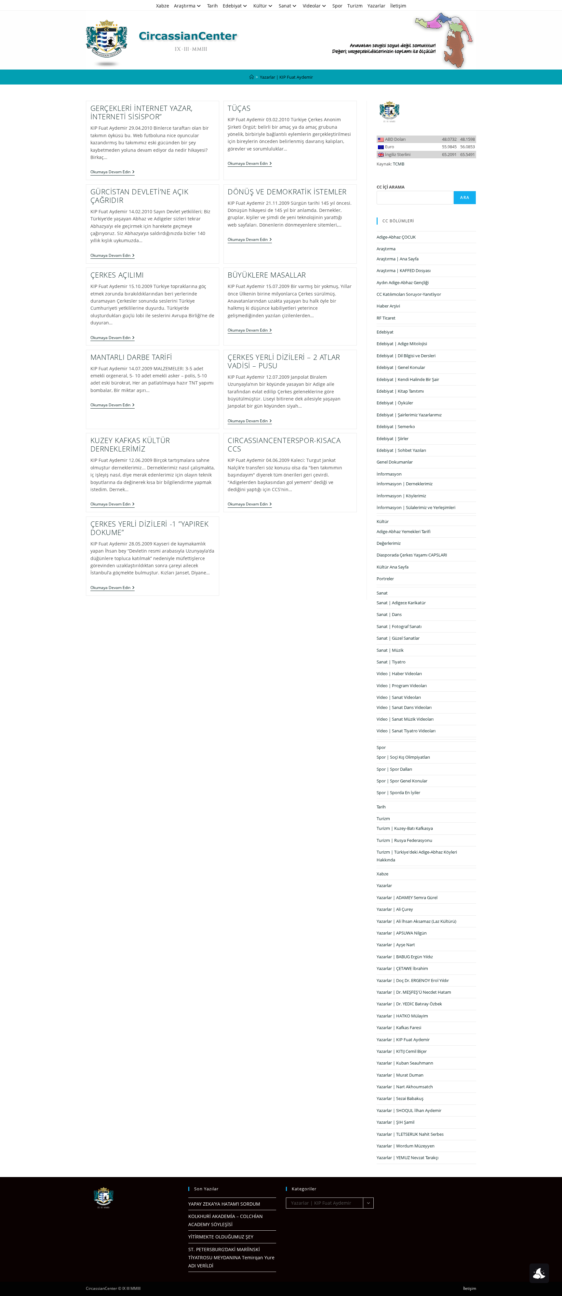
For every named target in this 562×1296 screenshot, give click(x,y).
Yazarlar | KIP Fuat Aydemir (286, 77)
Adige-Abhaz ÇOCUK (396, 237)
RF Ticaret (386, 318)
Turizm (355, 6)
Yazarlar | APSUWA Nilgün (402, 933)
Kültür (260, 6)
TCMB (398, 164)
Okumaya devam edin (112, 172)
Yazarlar (376, 6)
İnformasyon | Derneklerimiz (405, 484)
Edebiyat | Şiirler (392, 438)
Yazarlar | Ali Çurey (395, 909)
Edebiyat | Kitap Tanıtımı (400, 391)
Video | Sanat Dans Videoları (404, 707)
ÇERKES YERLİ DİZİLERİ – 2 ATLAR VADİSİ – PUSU (284, 361)
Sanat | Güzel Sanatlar (398, 638)
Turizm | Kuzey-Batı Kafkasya (405, 828)
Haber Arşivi (388, 306)
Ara (464, 197)
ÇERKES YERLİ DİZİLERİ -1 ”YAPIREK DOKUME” (149, 528)
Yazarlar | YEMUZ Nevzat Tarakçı (407, 1157)
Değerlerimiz (389, 543)
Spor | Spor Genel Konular (402, 781)
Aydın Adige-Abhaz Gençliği (403, 282)
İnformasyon (389, 474)
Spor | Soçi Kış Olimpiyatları (403, 757)
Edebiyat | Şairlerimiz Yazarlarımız (409, 415)
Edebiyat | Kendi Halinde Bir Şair (408, 379)
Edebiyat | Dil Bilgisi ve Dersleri (406, 356)
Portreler (385, 579)
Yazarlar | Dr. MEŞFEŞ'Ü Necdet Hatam (414, 992)
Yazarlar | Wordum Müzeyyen (406, 1146)
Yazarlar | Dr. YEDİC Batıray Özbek (409, 1004)
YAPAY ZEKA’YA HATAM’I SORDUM (224, 1204)
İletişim (398, 6)
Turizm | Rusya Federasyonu (404, 840)
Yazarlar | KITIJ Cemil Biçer (402, 1051)
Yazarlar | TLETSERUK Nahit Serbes (410, 1134)
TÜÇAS (239, 108)
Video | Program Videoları (402, 685)
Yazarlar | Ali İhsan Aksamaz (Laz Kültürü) (416, 921)
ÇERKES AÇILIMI (117, 275)
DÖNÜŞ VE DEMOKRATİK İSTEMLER (287, 191)
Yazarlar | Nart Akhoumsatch (405, 1087)
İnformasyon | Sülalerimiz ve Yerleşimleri (416, 507)
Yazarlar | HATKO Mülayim (402, 1016)
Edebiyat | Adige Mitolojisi (402, 344)
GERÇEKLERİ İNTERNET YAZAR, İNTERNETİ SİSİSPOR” (141, 112)
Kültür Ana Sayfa (392, 567)
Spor (337, 6)
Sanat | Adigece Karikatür (401, 603)
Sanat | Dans (389, 614)
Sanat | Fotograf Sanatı (399, 626)
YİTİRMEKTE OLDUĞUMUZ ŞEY (220, 1237)
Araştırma (184, 6)
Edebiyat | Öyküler (395, 403)
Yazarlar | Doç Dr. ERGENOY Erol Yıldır (413, 980)
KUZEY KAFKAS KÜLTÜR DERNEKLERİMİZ (130, 444)
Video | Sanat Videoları (399, 697)
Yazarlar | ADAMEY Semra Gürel (407, 897)
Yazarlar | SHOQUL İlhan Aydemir (409, 1110)
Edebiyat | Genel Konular (401, 367)
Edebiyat (232, 6)
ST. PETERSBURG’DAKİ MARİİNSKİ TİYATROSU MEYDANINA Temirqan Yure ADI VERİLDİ (231, 1257)
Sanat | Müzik (390, 650)
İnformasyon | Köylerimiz (401, 496)
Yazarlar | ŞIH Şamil (395, 1122)
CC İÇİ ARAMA (391, 187)
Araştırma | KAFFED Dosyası (404, 270)
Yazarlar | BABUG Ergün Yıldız (405, 957)
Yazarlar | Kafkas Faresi (399, 1027)
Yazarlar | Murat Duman (400, 1075)
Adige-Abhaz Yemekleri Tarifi (404, 531)
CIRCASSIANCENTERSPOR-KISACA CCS (284, 444)
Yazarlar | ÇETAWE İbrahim (402, 968)
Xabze (162, 6)
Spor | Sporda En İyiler (398, 792)
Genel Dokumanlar (395, 462)
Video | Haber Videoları (399, 673)
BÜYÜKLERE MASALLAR (267, 275)
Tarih (212, 6)
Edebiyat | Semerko (396, 426)
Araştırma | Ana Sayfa (398, 259)
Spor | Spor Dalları (394, 769)
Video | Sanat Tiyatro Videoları (406, 731)
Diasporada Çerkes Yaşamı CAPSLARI (412, 555)
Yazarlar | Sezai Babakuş (400, 1098)
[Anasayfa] (251, 77)
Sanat (285, 6)
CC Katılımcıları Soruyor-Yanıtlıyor (409, 294)
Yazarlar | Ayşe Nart (396, 945)
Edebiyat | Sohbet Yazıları (401, 450)
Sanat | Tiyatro (391, 662)
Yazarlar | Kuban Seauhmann (405, 1063)
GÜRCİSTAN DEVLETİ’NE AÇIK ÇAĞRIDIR (139, 196)
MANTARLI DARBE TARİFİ (131, 357)
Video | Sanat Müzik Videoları (405, 719)
